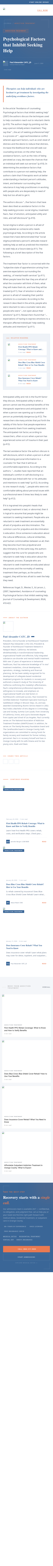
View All (46, 987)
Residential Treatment (29, 1236)
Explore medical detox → (26, 1263)
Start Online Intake (39, 2)
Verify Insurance (24, 1240)
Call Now (42, 10)
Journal (8, 23)
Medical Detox (10, 1236)
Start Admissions (26, 1257)
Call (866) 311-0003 (27, 1249)
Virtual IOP (8, 1240)
